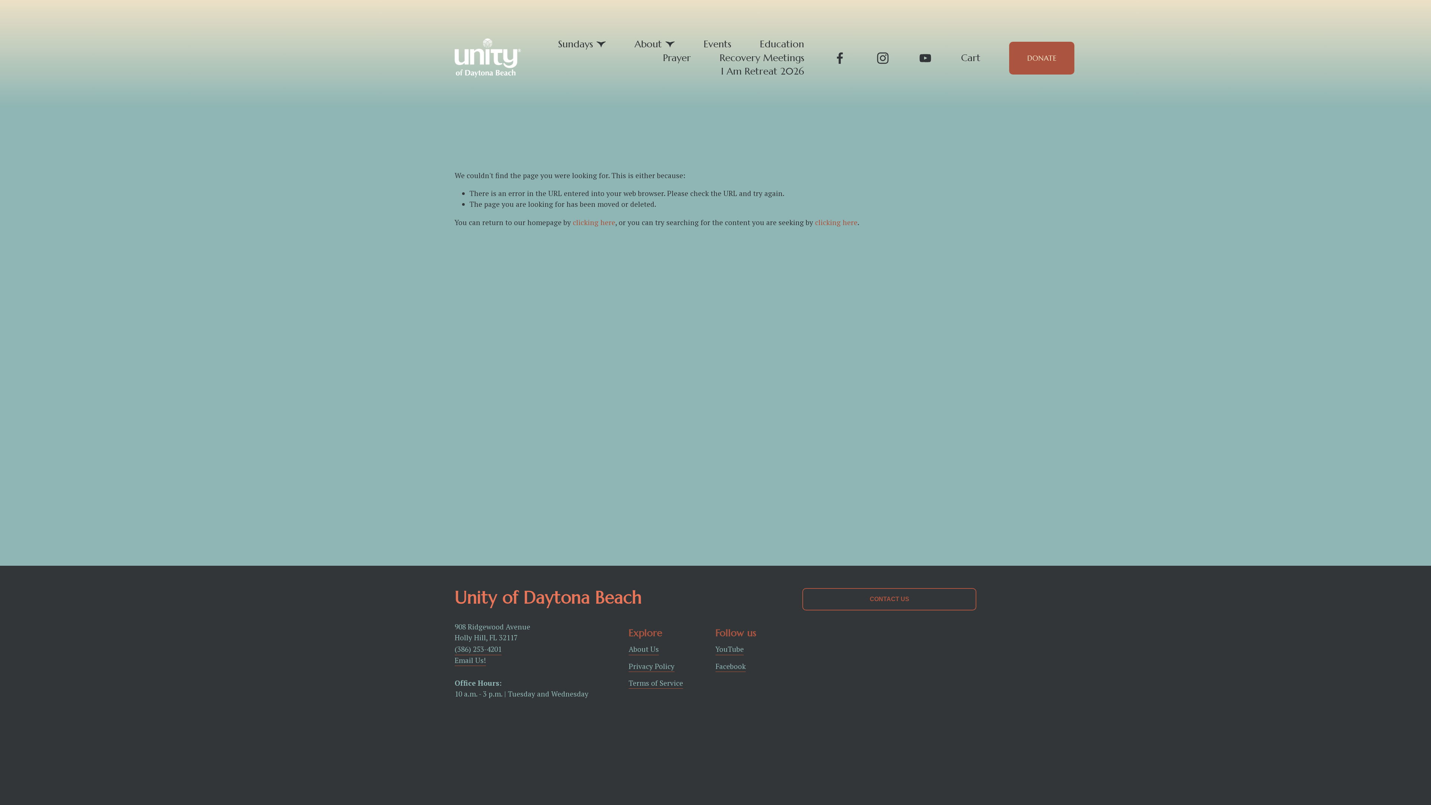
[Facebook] (840, 58)
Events (717, 44)
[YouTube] (925, 58)
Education (782, 44)
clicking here (594, 222)
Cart (970, 58)
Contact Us (889, 599)
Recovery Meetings (762, 58)
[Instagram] (883, 58)
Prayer (677, 58)
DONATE (1041, 58)
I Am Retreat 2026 (762, 71)
